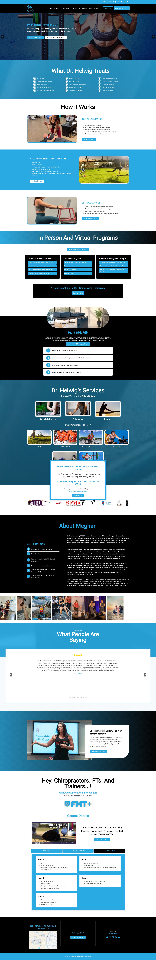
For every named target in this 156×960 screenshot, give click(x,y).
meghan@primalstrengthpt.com (78, 491)
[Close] (104, 461)
